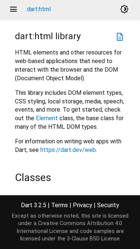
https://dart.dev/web (68, 149)
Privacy (82, 205)
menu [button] (13, 9)
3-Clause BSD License (93, 239)
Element (47, 118)
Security (108, 205)
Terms (59, 205)
